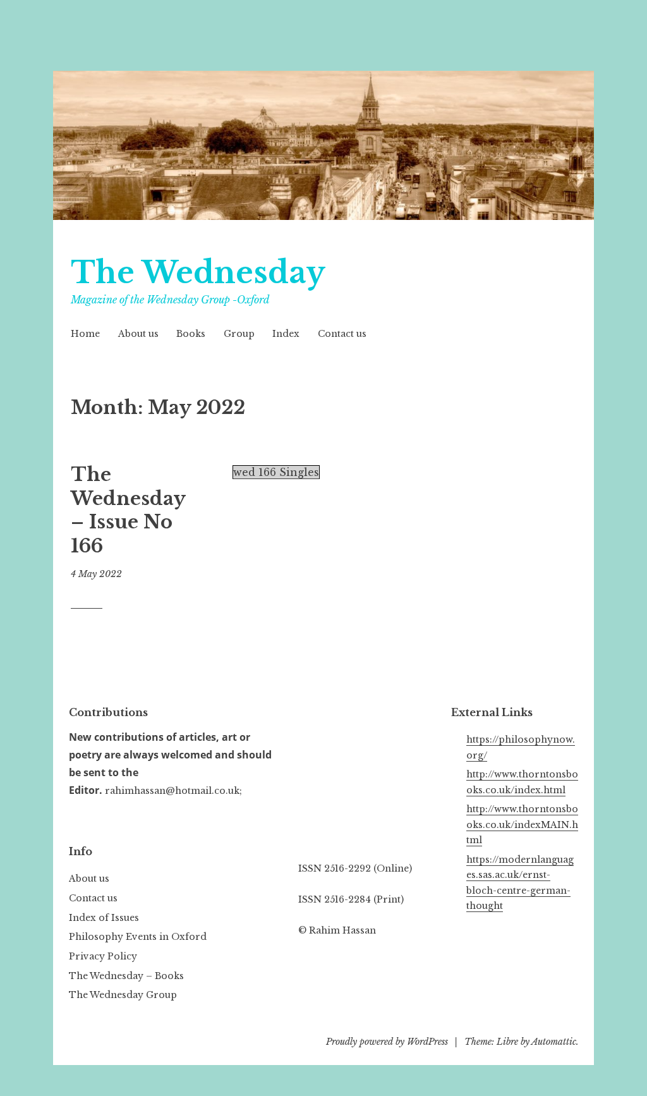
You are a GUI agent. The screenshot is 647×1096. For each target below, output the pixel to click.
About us (138, 333)
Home (85, 333)
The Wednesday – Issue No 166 (128, 510)
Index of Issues (104, 917)
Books (190, 333)
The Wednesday (198, 272)
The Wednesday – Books (126, 976)
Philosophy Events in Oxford (138, 936)
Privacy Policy (103, 956)
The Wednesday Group (123, 995)
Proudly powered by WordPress (387, 1041)
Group (239, 333)
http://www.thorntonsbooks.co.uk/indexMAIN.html (522, 824)
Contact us (342, 333)
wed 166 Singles (276, 472)
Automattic (553, 1041)
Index (285, 333)
